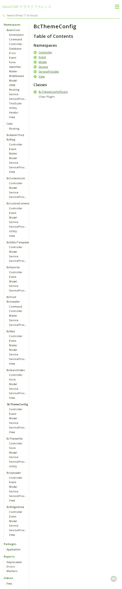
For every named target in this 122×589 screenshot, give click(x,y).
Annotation (16, 35)
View (12, 117)
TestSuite (15, 103)
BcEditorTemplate (18, 242)
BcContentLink (16, 178)
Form (12, 62)
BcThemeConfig (17, 404)
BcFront (11, 297)
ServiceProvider (19, 99)
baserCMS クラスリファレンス (27, 6)
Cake (10, 123)
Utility (13, 108)
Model (13, 80)
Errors (11, 566)
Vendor (14, 112)
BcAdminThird (15, 135)
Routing (14, 89)
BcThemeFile (14, 438)
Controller (16, 44)
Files (9, 583)
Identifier (15, 67)
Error (12, 53)
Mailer (13, 71)
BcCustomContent (18, 203)
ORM (12, 85)
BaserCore (13, 30)
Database (15, 48)
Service (13, 94)
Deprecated (14, 562)
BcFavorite (13, 267)
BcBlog (11, 139)
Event (12, 57)
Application (13, 549)
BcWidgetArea (15, 507)
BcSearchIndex (16, 370)
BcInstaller (13, 301)
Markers (12, 571)
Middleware (16, 76)
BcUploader (14, 473)
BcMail (11, 331)
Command (15, 39)
